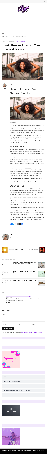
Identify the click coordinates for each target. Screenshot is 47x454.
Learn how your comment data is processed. (31, 332)
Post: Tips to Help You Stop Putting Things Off (24, 281)
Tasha (4, 88)
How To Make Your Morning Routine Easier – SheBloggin (18, 296)
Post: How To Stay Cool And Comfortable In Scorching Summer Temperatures (24, 262)
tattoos (17, 178)
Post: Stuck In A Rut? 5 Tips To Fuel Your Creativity (24, 272)
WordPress (6, 452)
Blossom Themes (36, 450)
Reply (9, 302)
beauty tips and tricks (37, 128)
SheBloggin (12, 450)
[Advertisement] (23, 22)
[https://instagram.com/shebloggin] (6, 342)
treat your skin (28, 168)
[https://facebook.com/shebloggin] (3, 342)
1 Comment (4, 91)
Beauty (18, 41)
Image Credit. (13, 122)
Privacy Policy (11, 452)
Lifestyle (23, 41)
